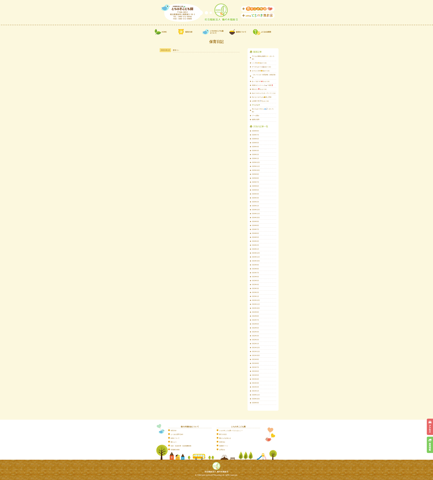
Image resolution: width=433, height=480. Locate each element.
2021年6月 (255, 371)
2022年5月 (255, 328)
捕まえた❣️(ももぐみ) (259, 89)
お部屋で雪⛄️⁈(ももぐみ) (260, 101)
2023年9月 (255, 265)
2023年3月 (255, 288)
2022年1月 (255, 343)
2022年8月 (255, 316)
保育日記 (222, 442)
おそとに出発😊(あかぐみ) (260, 71)
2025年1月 (255, 206)
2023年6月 (255, 276)
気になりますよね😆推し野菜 (261, 97)
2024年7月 (255, 229)
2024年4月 (255, 241)
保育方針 (174, 430)
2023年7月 (255, 273)
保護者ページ (223, 446)
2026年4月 (255, 146)
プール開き (255, 115)
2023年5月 (255, 280)
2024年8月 (255, 225)
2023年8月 (255, 269)
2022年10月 (256, 308)
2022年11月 (256, 304)
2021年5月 (255, 375)
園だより (174, 442)
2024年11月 (256, 213)
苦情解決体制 (175, 450)
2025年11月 (256, 166)
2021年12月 (256, 347)
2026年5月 (255, 143)
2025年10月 (256, 170)
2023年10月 (256, 261)
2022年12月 (256, 300)
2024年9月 (255, 221)
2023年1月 (255, 296)
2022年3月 (255, 336)
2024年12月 (256, 210)
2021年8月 (255, 363)
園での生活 (223, 434)
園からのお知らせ (225, 438)
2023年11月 (256, 257)
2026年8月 (255, 131)
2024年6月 (255, 233)
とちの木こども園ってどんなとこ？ (231, 430)
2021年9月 (255, 359)
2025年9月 (255, 174)
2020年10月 (256, 399)
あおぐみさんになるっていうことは (263, 93)
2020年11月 (256, 395)
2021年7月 (255, 367)
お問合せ (222, 450)
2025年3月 (255, 198)
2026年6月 (255, 139)
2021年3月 (255, 383)
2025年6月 (255, 186)
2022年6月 (255, 324)
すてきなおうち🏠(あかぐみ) (261, 67)
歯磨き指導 (255, 119)
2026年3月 (255, 150)
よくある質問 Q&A (177, 434)
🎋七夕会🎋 (256, 105)
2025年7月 (255, 182)
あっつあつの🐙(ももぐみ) (260, 81)
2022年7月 (255, 320)
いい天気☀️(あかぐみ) (259, 63)
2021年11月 (256, 351)
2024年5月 (255, 237)
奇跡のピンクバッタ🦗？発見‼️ (262, 85)
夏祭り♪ (176, 50)
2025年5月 (255, 190)
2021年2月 (255, 387)
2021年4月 (255, 379)
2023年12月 (256, 253)
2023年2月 (255, 292)
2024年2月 (255, 245)
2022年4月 (255, 332)
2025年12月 (256, 162)
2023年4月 (255, 284)
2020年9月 (255, 403)
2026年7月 (255, 135)
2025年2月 (255, 202)
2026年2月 (255, 154)
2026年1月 (255, 158)
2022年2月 (255, 340)
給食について (175, 438)
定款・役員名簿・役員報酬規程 (181, 446)
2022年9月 (255, 312)
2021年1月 (255, 391)
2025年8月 (255, 178)
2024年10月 (256, 217)
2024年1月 (255, 249)
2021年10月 (256, 355)
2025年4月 (255, 194)
